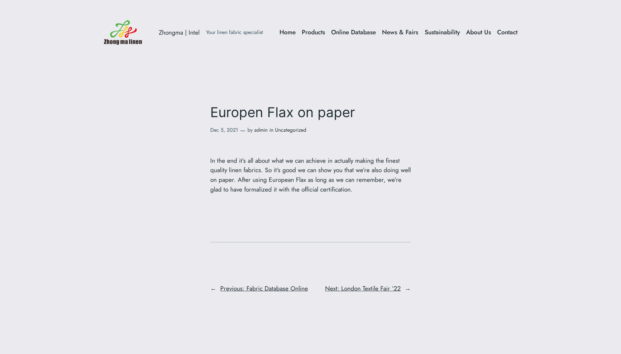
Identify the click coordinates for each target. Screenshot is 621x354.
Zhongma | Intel (179, 32)
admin (260, 130)
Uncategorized (290, 130)
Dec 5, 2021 (224, 130)
